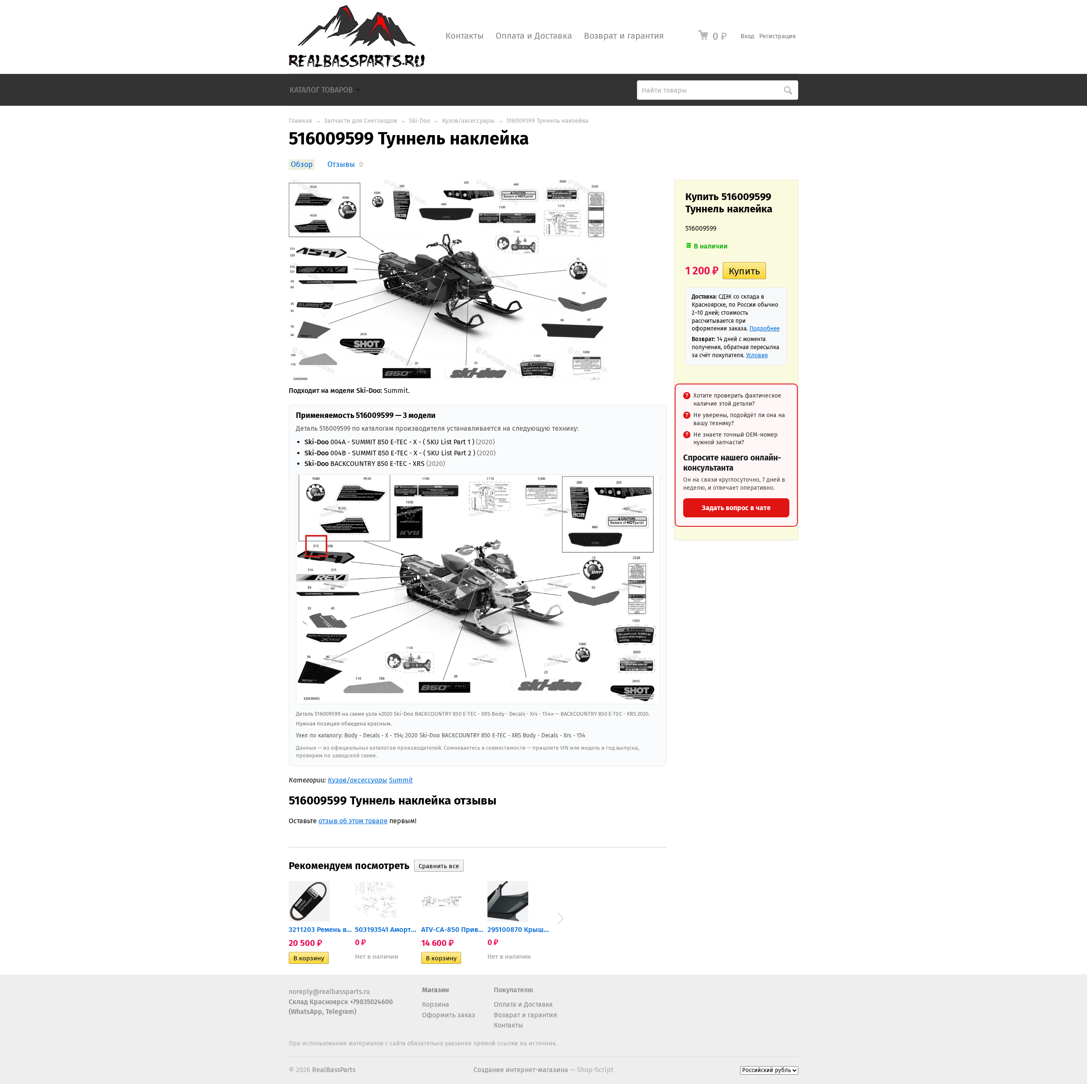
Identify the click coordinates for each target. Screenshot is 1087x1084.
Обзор (302, 164)
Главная (300, 120)
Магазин (435, 990)
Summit (401, 780)
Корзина (435, 1004)
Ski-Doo (419, 120)
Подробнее (764, 328)
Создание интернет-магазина (520, 1070)
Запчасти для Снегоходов (360, 120)
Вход (747, 36)
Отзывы (341, 164)
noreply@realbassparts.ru (329, 992)
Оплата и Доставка (534, 36)
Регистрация (777, 36)
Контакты (464, 36)
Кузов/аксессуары (468, 120)
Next (560, 918)
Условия (757, 355)
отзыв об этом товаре (353, 821)
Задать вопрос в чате (736, 508)
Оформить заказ (448, 1015)
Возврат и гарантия (624, 36)
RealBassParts (333, 1070)
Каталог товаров (321, 90)
